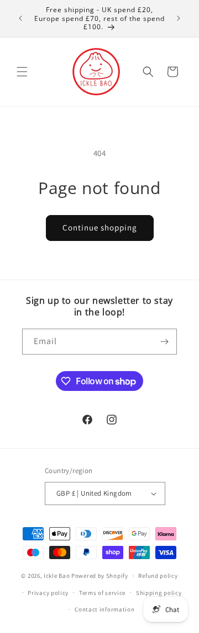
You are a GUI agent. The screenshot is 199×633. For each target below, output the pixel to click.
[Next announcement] (178, 18)
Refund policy (157, 576)
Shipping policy (159, 593)
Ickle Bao (57, 576)
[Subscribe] (164, 342)
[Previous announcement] (20, 18)
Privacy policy (48, 593)
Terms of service (102, 593)
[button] (22, 72)
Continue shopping (99, 227)
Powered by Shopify (99, 576)
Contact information (104, 609)
